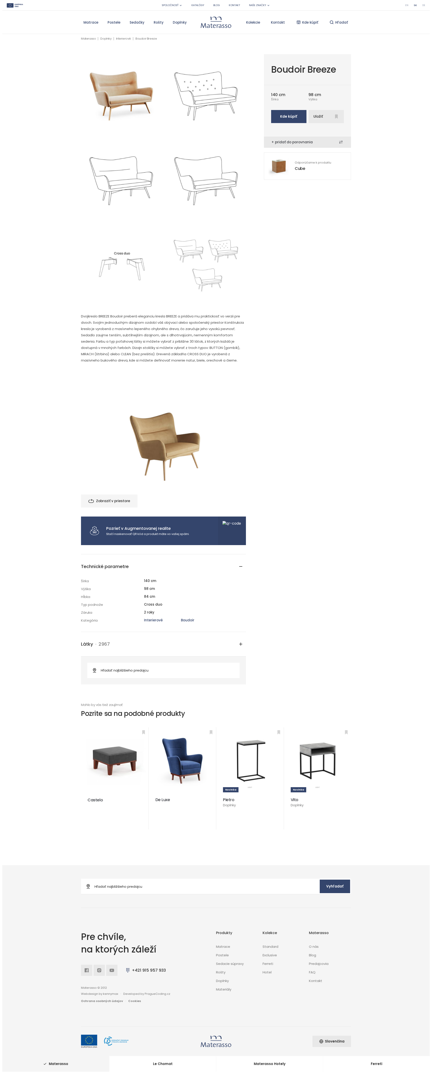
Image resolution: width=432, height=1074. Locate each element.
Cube (300, 168)
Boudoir (187, 620)
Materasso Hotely (270, 1063)
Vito (294, 799)
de (423, 5)
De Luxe (162, 799)
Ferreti (268, 963)
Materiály (223, 989)
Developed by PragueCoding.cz (146, 994)
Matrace (90, 22)
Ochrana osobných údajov (102, 1001)
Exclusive (270, 955)
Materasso (88, 39)
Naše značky (257, 5)
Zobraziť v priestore (113, 501)
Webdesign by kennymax (99, 994)
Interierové (123, 39)
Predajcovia (318, 963)
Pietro (228, 799)
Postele (114, 22)
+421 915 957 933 (149, 970)
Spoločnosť (170, 5)
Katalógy (197, 5)
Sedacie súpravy (230, 963)
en (406, 5)
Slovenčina (334, 1041)
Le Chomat (163, 1063)
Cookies (134, 1001)
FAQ (312, 972)
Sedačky (137, 22)
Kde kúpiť (288, 116)
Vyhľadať (335, 886)
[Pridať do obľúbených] (143, 732)
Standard (270, 946)
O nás (314, 946)
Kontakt (234, 5)
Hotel (267, 972)
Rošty (159, 22)
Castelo (95, 800)
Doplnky (180, 22)
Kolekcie (253, 22)
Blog (216, 5)
